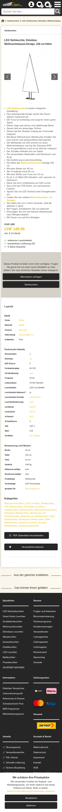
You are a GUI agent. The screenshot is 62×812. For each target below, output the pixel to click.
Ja (31, 359)
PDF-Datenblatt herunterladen (28, 535)
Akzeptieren (31, 798)
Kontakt (37, 762)
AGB (35, 767)
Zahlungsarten (40, 642)
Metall (21, 325)
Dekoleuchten (26, 509)
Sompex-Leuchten (28, 522)
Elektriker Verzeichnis (13, 688)
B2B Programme (11, 708)
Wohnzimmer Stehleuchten (34, 516)
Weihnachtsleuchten (29, 525)
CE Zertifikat (35, 436)
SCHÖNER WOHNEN (13, 667)
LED (31, 402)
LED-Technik (35, 397)
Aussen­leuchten (11, 642)
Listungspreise (40, 636)
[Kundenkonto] (31, 4)
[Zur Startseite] (2, 21)
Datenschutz (39, 752)
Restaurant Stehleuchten (31, 519)
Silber (21, 320)
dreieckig (23, 330)
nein (31, 373)
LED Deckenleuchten (13, 611)
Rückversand (40, 652)
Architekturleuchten (12, 621)
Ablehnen (31, 805)
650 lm (32, 412)
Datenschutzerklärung (18, 791)
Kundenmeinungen (42, 626)
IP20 (32, 416)
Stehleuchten (31, 284)
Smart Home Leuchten (14, 616)
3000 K (33, 407)
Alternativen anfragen (31, 276)
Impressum (39, 757)
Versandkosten (40, 631)
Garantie (37, 662)
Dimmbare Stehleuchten (16, 513)
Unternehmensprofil (13, 693)
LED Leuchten (32, 503)
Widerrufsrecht (40, 747)
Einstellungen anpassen (43, 791)
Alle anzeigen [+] (26, 335)
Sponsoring (39, 657)
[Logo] (12, 4)
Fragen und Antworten (44, 611)
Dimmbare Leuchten (34, 506)
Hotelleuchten (11, 509)
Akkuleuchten (9, 636)
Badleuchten (9, 657)
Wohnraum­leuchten (14, 503)
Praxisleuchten (10, 662)
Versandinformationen (33, 547)
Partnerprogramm (42, 621)
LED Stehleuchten (13, 506)
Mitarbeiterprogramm (13, 714)
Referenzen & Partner (14, 698)
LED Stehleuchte (16, 108)
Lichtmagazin (40, 647)
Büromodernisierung (43, 616)
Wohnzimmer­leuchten (45, 509)
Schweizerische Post (13, 703)
